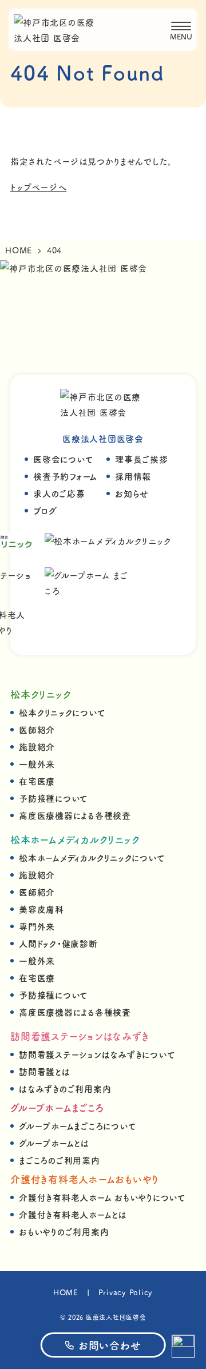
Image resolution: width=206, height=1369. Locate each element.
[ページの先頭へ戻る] (183, 1346)
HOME (65, 1292)
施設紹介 (37, 747)
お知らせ (132, 493)
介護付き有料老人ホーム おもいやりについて (102, 1197)
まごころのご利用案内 (59, 1160)
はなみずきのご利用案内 (65, 1089)
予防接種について (53, 798)
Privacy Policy (125, 1292)
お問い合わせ (109, 1345)
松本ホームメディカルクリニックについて (92, 857)
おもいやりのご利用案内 (64, 1231)
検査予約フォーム (65, 476)
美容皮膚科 (41, 909)
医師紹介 (37, 729)
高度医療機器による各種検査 (75, 815)
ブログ (45, 510)
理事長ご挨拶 (141, 459)
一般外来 (37, 764)
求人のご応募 (59, 493)
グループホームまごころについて (77, 1126)
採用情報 (133, 476)
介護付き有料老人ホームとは (73, 1214)
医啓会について (63, 459)
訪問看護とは (44, 1071)
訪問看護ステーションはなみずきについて (97, 1054)
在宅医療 (37, 781)
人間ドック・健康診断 (58, 943)
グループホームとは (54, 1143)
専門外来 (37, 926)
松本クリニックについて (62, 712)
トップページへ (38, 187)
